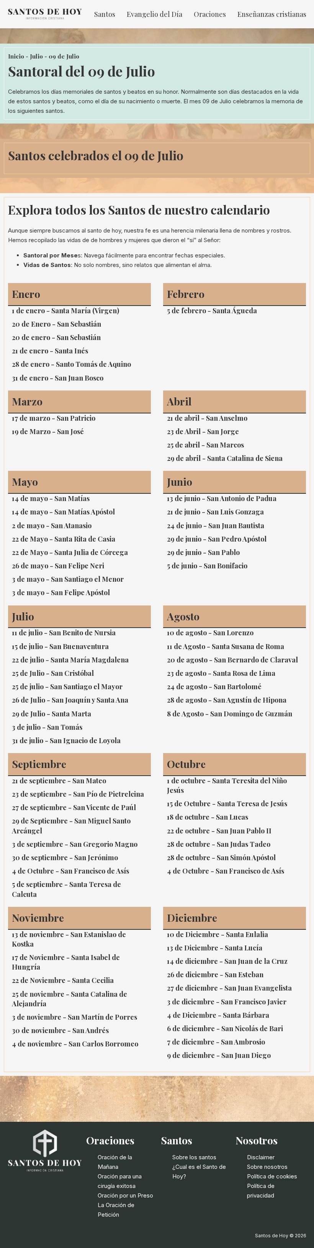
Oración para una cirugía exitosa (120, 1181)
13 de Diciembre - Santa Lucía (214, 947)
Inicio (16, 56)
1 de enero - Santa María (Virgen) (65, 310)
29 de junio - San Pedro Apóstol (217, 538)
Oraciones (210, 14)
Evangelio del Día (154, 14)
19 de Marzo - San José (48, 431)
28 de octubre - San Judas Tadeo (218, 844)
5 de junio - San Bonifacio (207, 565)
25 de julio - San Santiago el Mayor (67, 686)
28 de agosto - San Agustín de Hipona (226, 700)
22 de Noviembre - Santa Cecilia (63, 980)
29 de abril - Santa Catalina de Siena (225, 458)
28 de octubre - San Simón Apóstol (221, 857)
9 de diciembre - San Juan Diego (219, 1055)
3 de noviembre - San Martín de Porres (74, 1017)
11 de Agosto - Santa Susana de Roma (225, 646)
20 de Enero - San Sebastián (56, 324)
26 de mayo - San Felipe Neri (58, 565)
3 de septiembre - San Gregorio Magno (74, 844)
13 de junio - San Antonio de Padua (221, 498)
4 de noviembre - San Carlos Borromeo (75, 1043)
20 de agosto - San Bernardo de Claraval (232, 659)
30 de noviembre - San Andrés (60, 1030)
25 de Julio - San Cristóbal (53, 673)
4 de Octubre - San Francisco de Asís (70, 870)
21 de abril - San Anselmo (207, 418)
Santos (104, 14)
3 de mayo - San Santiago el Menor (68, 579)
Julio (36, 56)
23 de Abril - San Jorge (203, 431)
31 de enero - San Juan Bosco (57, 377)
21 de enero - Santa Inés (50, 350)
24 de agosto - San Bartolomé (214, 686)
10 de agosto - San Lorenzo (210, 632)
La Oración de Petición (116, 1209)
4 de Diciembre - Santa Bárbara (218, 1015)
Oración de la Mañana (115, 1162)
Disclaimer (261, 1157)
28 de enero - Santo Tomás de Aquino (71, 364)
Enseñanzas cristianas (271, 14)
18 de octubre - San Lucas (207, 817)
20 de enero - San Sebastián (56, 337)
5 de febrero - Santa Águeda (212, 310)
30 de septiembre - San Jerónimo (65, 857)
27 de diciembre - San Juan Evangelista (229, 988)
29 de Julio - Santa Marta (51, 713)
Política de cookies (272, 1176)
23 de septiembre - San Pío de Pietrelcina (78, 794)
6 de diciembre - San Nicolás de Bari (225, 1028)
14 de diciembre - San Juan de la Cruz (227, 961)
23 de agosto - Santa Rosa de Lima (221, 673)
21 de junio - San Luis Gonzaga (215, 511)
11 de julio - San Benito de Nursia (64, 632)
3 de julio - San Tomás (47, 727)
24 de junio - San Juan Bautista (215, 525)
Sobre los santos (194, 1157)
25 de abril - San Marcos (205, 444)
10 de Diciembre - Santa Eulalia (217, 934)
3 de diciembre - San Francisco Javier (226, 1001)
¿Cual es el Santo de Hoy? (199, 1171)
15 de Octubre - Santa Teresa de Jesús (227, 803)
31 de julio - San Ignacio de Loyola (66, 740)
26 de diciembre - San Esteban (215, 974)
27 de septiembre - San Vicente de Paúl (74, 807)
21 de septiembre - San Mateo (59, 780)
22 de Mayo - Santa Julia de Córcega (70, 552)
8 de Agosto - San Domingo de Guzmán (229, 713)
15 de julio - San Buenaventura (60, 646)
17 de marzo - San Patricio (53, 418)
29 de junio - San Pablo (203, 552)
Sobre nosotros (267, 1166)
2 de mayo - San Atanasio (52, 525)
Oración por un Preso (125, 1195)
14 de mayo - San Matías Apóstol (63, 511)
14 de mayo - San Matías (51, 498)
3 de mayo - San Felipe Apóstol (61, 592)
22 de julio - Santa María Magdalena (70, 659)
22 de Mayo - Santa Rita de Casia (63, 538)
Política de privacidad (261, 1190)
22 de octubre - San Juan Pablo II (219, 830)
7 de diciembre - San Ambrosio (216, 1041)
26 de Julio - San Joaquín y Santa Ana (70, 700)
